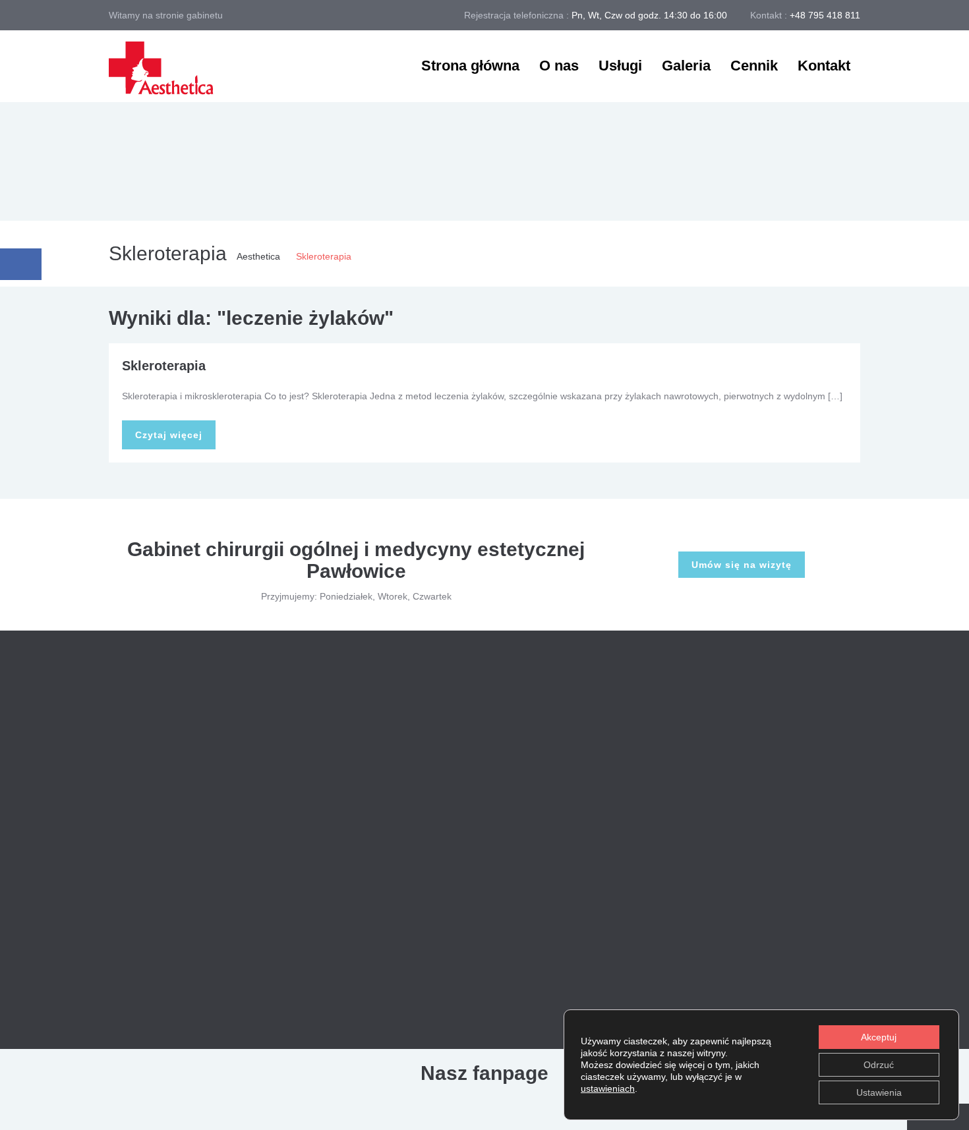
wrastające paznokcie (741, 975)
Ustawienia (879, 1092)
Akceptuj (878, 1037)
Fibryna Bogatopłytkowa (489, 925)
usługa (710, 945)
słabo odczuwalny (802, 914)
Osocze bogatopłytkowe (489, 781)
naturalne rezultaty (736, 823)
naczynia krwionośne (740, 793)
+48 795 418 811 (825, 15)
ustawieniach (608, 1088)
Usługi (620, 65)
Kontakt (824, 65)
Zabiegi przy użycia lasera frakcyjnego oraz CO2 (540, 708)
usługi (763, 945)
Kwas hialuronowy (476, 744)
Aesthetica (258, 256)
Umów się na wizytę (741, 564)
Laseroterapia (468, 889)
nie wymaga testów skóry (749, 884)
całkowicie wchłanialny (743, 732)
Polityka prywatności (366, 1041)
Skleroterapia (164, 365)
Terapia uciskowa (475, 817)
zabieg (826, 975)
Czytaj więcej (168, 435)
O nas (559, 65)
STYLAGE (718, 914)
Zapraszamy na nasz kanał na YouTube (263, 964)
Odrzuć (879, 1064)
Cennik (754, 65)
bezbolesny (720, 702)
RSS (837, 884)
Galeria (686, 65)
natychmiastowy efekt (741, 854)
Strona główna (470, 65)
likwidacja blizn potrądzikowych (761, 763)
